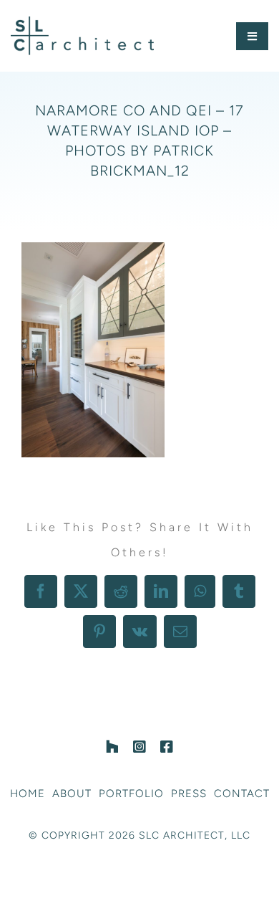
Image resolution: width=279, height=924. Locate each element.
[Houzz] (112, 747)
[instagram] (139, 747)
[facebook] (166, 747)
